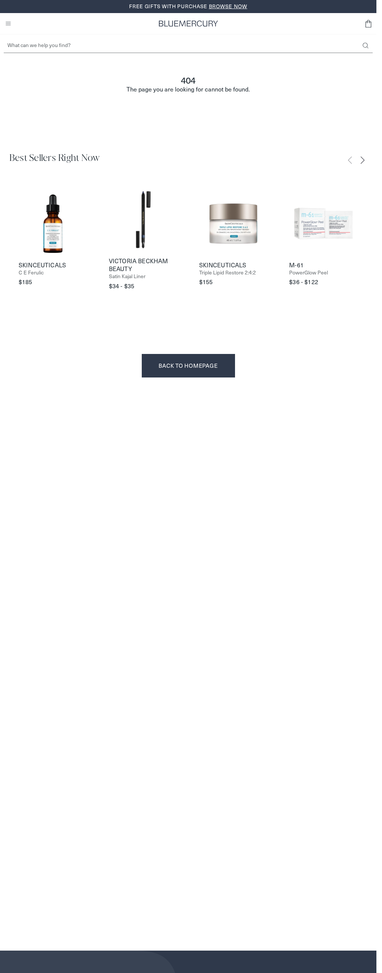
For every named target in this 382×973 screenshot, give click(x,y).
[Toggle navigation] (8, 23)
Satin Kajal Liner (127, 276)
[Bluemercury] (188, 24)
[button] (368, 23)
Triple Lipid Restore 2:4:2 (227, 273)
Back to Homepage (188, 365)
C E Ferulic (31, 273)
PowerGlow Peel (308, 273)
